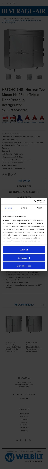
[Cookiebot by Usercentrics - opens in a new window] (34, 201)
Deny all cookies (24, 266)
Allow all (24, 250)
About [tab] (39, 208)
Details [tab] (24, 208)
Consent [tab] (8, 208)
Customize (22, 258)
